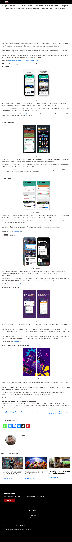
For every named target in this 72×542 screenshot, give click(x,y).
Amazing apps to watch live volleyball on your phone (23, 60)
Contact (33, 513)
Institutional (62, 2)
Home (25, 2)
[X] (23, 426)
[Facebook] (14, 426)
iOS (20, 119)
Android (16, 119)
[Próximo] (66, 412)
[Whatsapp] (5, 426)
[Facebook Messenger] (19, 426)
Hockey (53, 2)
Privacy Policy (32, 510)
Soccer (31, 2)
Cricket (38, 2)
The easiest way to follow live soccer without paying (59, 472)
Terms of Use (32, 508)
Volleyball (46, 2)
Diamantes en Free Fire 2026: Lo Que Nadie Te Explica (12, 473)
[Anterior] (6, 411)
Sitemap (33, 515)
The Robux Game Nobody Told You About (34, 473)
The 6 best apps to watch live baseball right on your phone (49, 412)
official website (30, 114)
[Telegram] (10, 426)
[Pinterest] (28, 426)
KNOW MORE (9, 500)
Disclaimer (33, 517)
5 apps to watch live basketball (20, 412)
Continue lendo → (7, 478)
